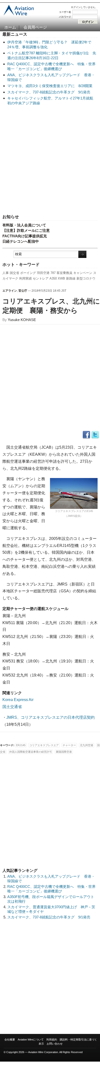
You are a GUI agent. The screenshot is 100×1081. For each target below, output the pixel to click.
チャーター (69, 745)
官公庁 (22, 290)
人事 (5, 273)
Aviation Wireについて (31, 1039)
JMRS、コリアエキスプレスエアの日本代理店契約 (50, 717)
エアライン (9, 290)
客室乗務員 (64, 273)
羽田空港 (43, 273)
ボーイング (28, 273)
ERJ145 (20, 745)
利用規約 (51, 1039)
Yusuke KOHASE (22, 320)
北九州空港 (86, 745)
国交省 (14, 273)
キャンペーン (82, 273)
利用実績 (25, 278)
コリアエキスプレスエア (44, 745)
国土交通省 (12, 707)
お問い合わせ (55, 1043)
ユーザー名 (65, 12)
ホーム (10, 27)
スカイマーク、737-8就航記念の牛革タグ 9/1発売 (48, 92)
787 (53, 273)
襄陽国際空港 (64, 751)
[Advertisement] (50, 160)
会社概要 (9, 1039)
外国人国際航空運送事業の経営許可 (30, 751)
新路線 (70, 278)
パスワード (65, 17)
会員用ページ (35, 27)
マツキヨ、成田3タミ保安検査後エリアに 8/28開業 (49, 86)
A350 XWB (57, 278)
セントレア (41, 278)
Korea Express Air (17, 700)
